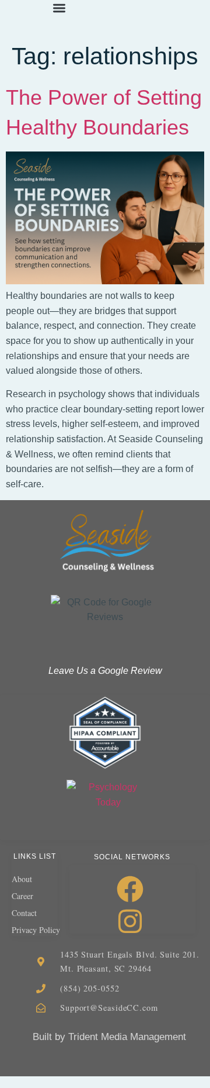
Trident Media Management (127, 1036)
